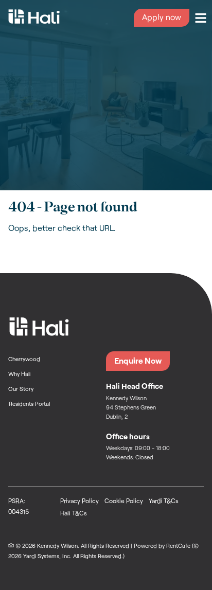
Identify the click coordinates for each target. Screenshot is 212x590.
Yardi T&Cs (164, 500)
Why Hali (19, 373)
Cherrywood (24, 358)
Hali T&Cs (73, 512)
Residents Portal (29, 403)
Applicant (161, 18)
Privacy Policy (79, 500)
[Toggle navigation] (200, 18)
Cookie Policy (123, 500)
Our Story (20, 388)
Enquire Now (138, 360)
